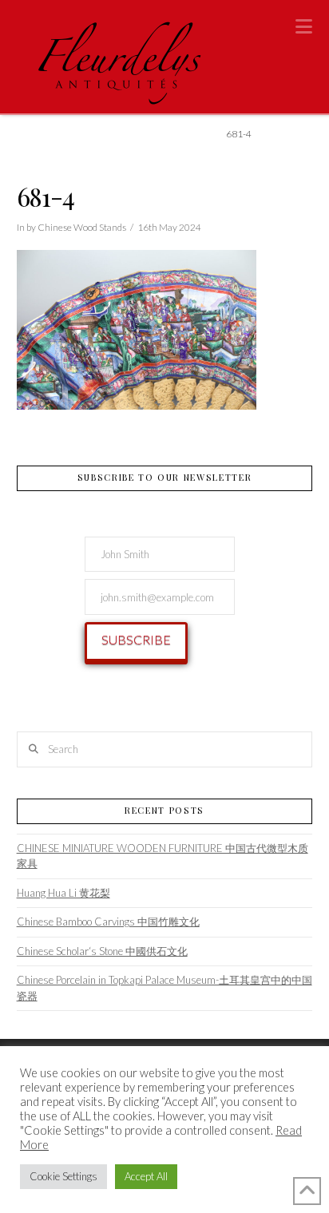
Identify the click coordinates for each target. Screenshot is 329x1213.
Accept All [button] (146, 1176)
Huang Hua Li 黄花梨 (63, 892)
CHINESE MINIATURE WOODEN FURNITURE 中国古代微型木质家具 (162, 856)
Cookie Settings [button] (63, 1176)
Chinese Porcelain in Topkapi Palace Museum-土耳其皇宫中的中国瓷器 (164, 987)
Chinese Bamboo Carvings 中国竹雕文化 (108, 921)
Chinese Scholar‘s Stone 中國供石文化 (102, 951)
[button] (303, 26)
